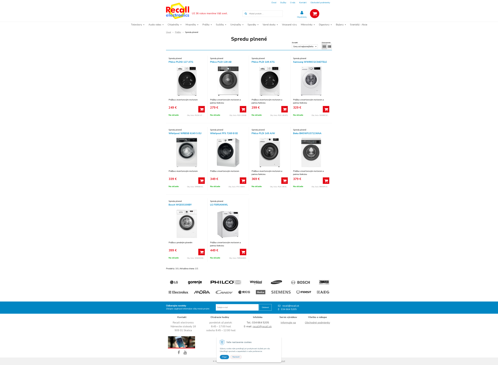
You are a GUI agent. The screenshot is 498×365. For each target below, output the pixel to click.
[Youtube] (186, 352)
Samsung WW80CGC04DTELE (310, 61)
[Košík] (314, 13)
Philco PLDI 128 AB (220, 61)
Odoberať (265, 307)
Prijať (224, 357)
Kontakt (303, 2)
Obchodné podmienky (320, 2)
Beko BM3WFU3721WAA (307, 133)
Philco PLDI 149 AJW (263, 133)
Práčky (178, 32)
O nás (292, 2)
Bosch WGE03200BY (180, 204)
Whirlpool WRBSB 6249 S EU (185, 133)
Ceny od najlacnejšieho (303, 46)
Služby (283, 2)
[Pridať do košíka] (201, 109)
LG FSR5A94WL (219, 204)
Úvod (273, 2)
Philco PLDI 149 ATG (263, 61)
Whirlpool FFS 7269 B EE (224, 133)
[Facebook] (179, 352)
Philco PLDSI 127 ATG (181, 61)
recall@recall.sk (262, 326)
